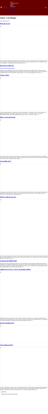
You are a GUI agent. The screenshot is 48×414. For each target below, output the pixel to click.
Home (11, 2)
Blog (11, 5)
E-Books (12, 4)
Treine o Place (4, 75)
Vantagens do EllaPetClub (8, 261)
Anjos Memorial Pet (6, 345)
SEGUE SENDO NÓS (7, 323)
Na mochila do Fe (5, 161)
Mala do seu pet (5, 23)
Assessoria (12, 6)
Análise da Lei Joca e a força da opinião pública (15, 269)
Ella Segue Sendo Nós (7, 65)
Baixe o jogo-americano (7, 117)
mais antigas (3, 391)
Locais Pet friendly (14, 3)
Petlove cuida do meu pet (8, 197)
